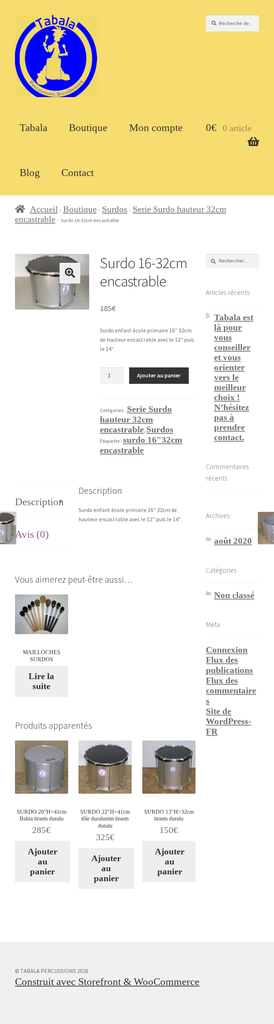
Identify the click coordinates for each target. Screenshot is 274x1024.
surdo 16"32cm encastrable (141, 445)
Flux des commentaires (231, 691)
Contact (77, 172)
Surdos (114, 209)
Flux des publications (229, 665)
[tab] (41, 502)
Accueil (44, 209)
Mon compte (156, 127)
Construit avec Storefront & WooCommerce (107, 981)
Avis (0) (32, 534)
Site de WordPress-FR (228, 721)
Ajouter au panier (159, 375)
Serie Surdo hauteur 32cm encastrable (136, 419)
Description (39, 501)
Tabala (33, 127)
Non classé (234, 595)
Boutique (88, 127)
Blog (30, 172)
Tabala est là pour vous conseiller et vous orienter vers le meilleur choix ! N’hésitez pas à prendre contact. (233, 377)
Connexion (227, 649)
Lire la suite (41, 681)
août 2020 (233, 541)
